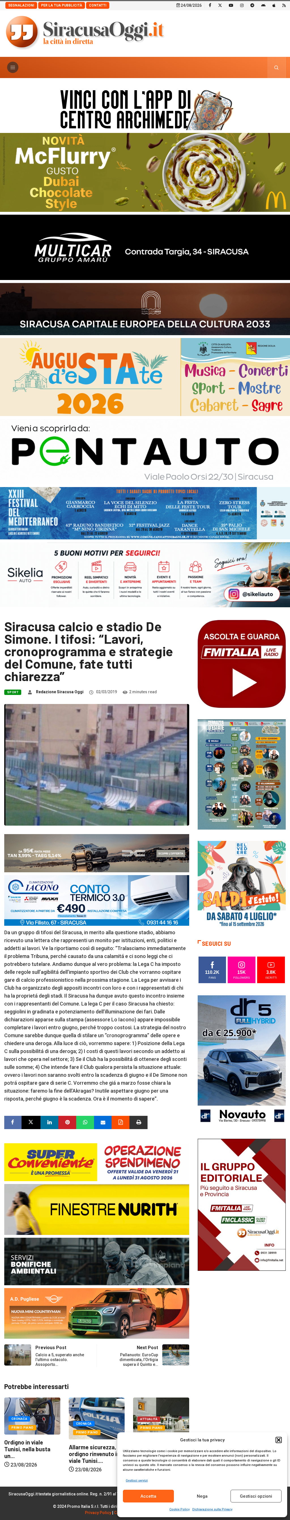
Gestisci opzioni (256, 1496)
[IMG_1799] (96, 1162)
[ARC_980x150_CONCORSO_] (145, 108)
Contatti (97, 5)
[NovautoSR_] (242, 1061)
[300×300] (242, 884)
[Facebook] (210, 5)
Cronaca (19, 1424)
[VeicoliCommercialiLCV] (145, 247)
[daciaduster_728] (96, 853)
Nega (202, 1496)
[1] (242, 1204)
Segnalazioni (21, 5)
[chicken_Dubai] (145, 172)
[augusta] (145, 377)
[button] (279, 1440)
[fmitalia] (145, 513)
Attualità (84, 1419)
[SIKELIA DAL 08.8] (145, 574)
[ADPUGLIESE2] (96, 1313)
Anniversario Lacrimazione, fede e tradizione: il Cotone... (95, 1452)
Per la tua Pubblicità (61, 5)
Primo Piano (22, 1432)
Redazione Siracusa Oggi (60, 692)
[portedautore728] (96, 1209)
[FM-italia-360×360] (242, 664)
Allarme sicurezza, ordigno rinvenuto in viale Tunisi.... (29, 1454)
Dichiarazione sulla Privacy (212, 1509)
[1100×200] (145, 308)
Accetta (148, 1496)
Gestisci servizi (137, 1480)
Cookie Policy (179, 1509)
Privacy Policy (98, 1512)
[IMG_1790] (145, 451)
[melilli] (242, 774)
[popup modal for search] (276, 67)
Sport (12, 692)
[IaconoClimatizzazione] (96, 900)
